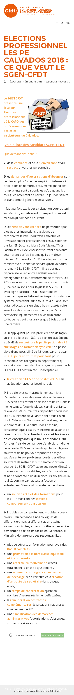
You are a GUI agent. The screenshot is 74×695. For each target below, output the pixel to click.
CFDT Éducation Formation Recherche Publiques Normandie (36, 10)
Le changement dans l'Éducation (37, 15)
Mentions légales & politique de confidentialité (37, 691)
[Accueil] (5, 81)
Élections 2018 (52, 635)
